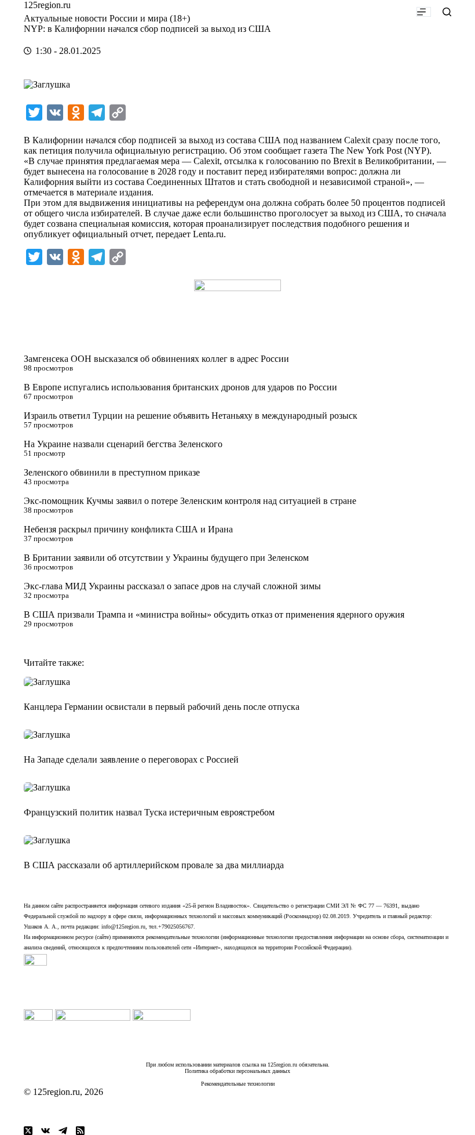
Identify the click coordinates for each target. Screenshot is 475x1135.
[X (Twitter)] (28, 1130)
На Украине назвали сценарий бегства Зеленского (123, 444)
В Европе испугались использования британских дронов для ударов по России (180, 387)
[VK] (45, 1130)
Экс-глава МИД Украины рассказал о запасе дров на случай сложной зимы (172, 586)
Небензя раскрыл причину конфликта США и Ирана (128, 529)
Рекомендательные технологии (238, 1083)
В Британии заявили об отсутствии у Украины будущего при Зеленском (166, 558)
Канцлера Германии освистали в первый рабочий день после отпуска (161, 707)
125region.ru (47, 5)
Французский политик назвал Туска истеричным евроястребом (149, 812)
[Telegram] (63, 1130)
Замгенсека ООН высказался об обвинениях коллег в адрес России (156, 359)
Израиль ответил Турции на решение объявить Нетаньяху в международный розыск (190, 415)
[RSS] (80, 1130)
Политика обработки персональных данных (237, 1071)
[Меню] (423, 12)
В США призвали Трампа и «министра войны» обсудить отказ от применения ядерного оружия (214, 614)
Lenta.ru (208, 234)
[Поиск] (447, 12)
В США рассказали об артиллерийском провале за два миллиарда (154, 865)
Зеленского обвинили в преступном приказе (112, 472)
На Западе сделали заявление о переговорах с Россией (131, 759)
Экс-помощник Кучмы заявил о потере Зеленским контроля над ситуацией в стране (190, 501)
